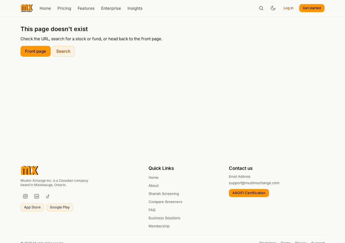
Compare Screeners (165, 202)
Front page (35, 51)
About (153, 185)
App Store (32, 207)
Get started (312, 8)
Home (45, 8)
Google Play (60, 207)
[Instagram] (25, 196)
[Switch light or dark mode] (273, 8)
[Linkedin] (37, 196)
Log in (289, 8)
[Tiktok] (48, 196)
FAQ (152, 210)
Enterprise (111, 8)
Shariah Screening (164, 193)
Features (86, 8)
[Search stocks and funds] (261, 8)
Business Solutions (164, 218)
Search (63, 51)
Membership (159, 226)
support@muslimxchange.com (254, 183)
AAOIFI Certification (248, 193)
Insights (135, 8)
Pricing (64, 8)
